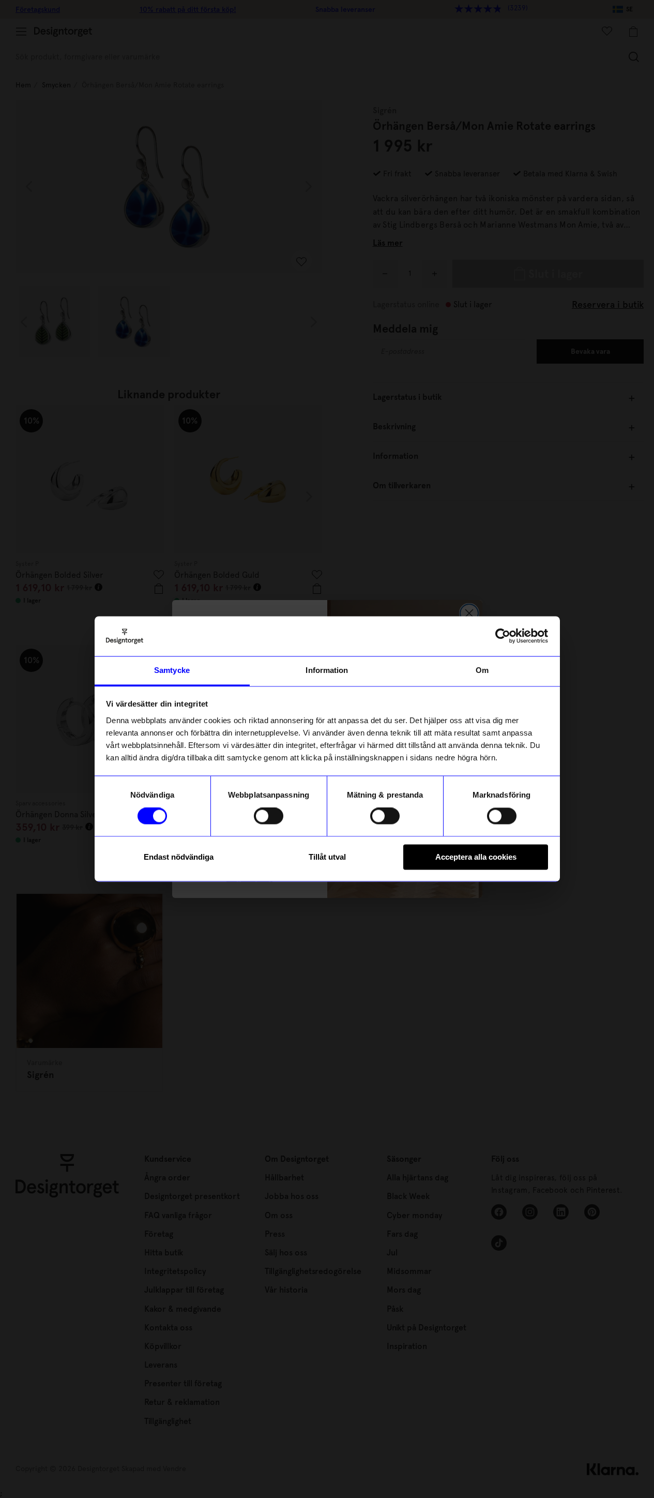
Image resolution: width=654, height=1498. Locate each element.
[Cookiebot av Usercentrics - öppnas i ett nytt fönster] (503, 636)
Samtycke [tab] (172, 670)
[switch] (268, 816)
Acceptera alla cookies (475, 856)
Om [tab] (482, 670)
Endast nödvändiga (179, 856)
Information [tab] (327, 670)
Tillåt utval (327, 856)
